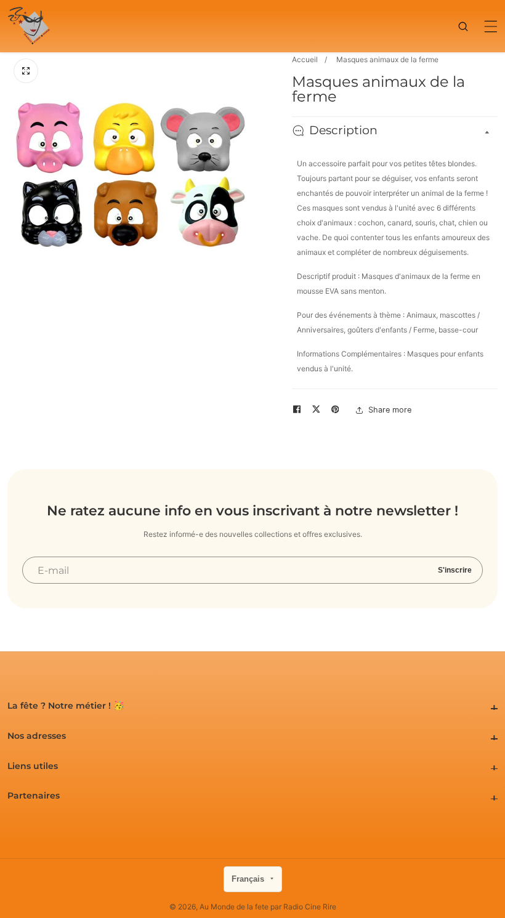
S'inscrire (455, 570)
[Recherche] (468, 26)
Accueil (305, 59)
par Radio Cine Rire (303, 907)
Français (249, 879)
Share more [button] (389, 409)
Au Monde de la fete (234, 907)
